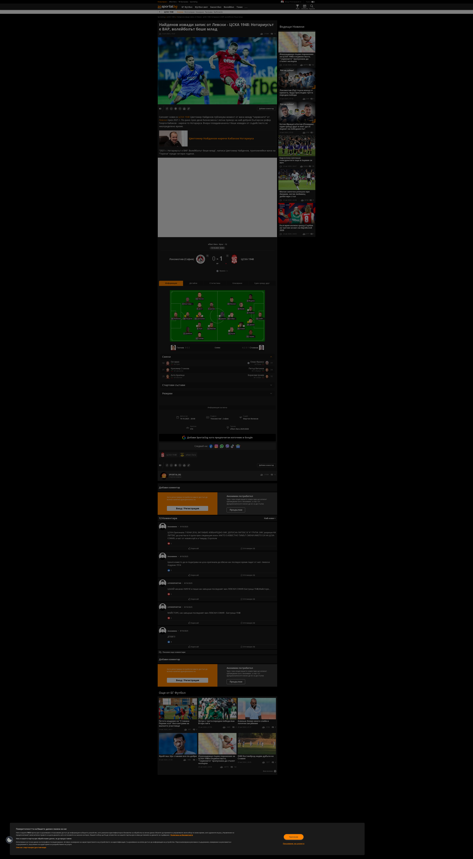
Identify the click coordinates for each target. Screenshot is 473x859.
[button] (9, 840)
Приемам (293, 837)
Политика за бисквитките (181, 835)
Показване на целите (293, 843)
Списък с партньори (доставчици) (31, 847)
